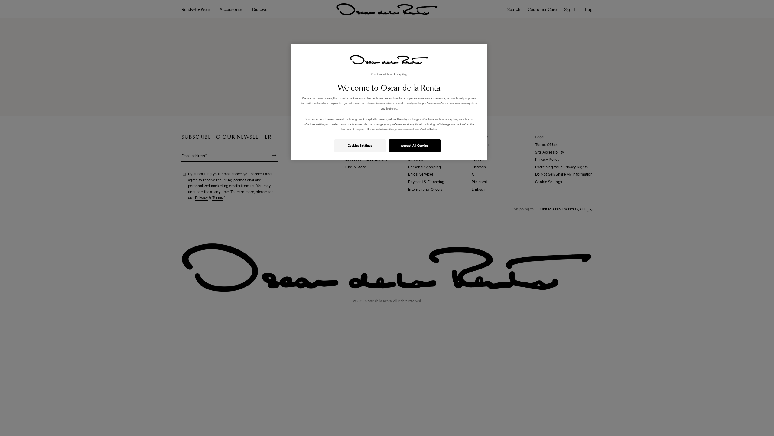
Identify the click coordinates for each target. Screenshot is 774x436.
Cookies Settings (360, 145)
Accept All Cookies (414, 145)
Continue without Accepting (389, 74)
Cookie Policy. (428, 129)
